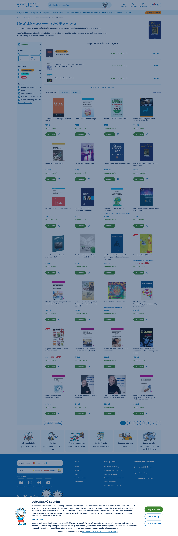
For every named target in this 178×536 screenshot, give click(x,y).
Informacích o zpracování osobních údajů (100, 532)
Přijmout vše (154, 509)
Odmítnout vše (154, 523)
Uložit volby (153, 516)
